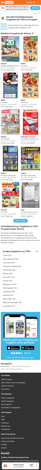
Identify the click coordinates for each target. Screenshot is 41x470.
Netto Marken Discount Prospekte (13, 383)
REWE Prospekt (6, 379)
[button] (38, 2)
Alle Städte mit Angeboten (10, 408)
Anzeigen (35, 13)
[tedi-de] (2, 18)
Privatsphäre (5, 429)
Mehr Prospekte (20, 221)
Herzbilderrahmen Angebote (21, 366)
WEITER (35, 8)
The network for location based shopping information (20, 461)
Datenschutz (5, 426)
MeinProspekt (5, 366)
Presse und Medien (8, 441)
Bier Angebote (6, 404)
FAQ (2, 416)
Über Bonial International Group (12, 438)
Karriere (4, 448)
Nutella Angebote (7, 401)
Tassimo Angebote (7, 398)
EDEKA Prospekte (7, 386)
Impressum (5, 423)
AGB (2, 420)
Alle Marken (5, 389)
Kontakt (4, 444)
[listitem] (10, 53)
